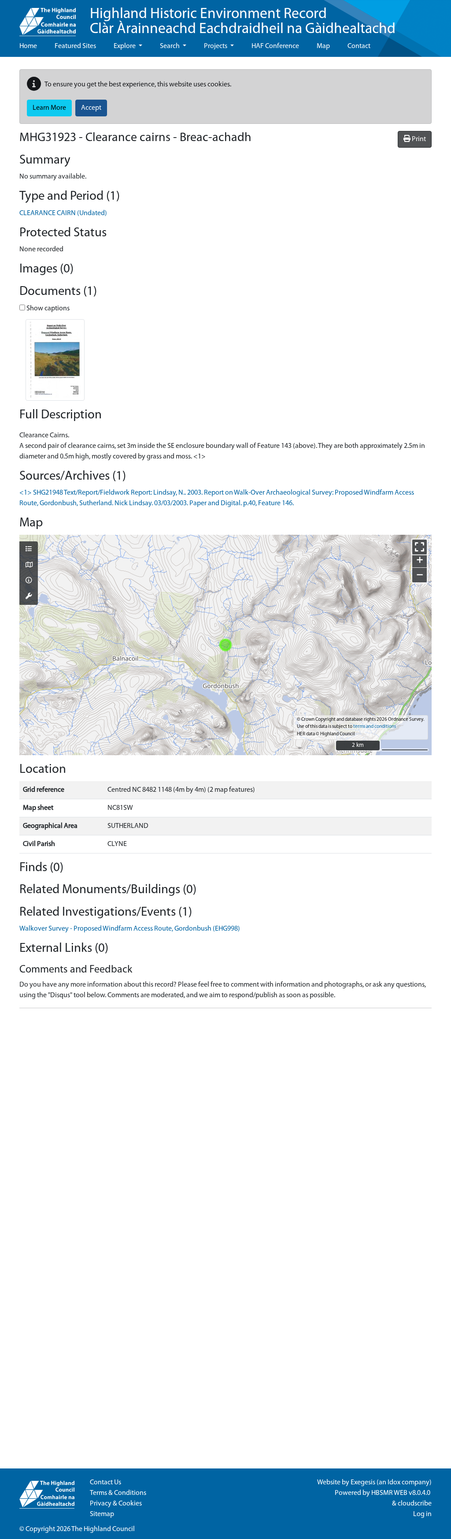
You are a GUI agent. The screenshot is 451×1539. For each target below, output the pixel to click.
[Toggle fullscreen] (419, 547)
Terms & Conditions (118, 1493)
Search (170, 46)
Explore (125, 46)
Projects (216, 46)
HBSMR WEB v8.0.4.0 (401, 1493)
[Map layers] (28, 550)
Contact (358, 46)
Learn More (49, 108)
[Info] (28, 581)
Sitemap (102, 1514)
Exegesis (363, 1482)
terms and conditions (374, 726)
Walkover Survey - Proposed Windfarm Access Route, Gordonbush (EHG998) (129, 928)
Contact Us (105, 1482)
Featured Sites (75, 46)
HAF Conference (275, 46)
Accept (91, 108)
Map (323, 46)
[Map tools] (28, 597)
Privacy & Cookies (116, 1503)
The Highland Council (103, 1529)
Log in (422, 1514)
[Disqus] (225, 1125)
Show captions (47, 308)
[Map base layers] (28, 566)
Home (28, 46)
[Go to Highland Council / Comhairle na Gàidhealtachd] (47, 18)
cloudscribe (415, 1503)
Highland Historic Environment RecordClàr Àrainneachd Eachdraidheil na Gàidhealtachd (243, 22)
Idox (394, 1482)
